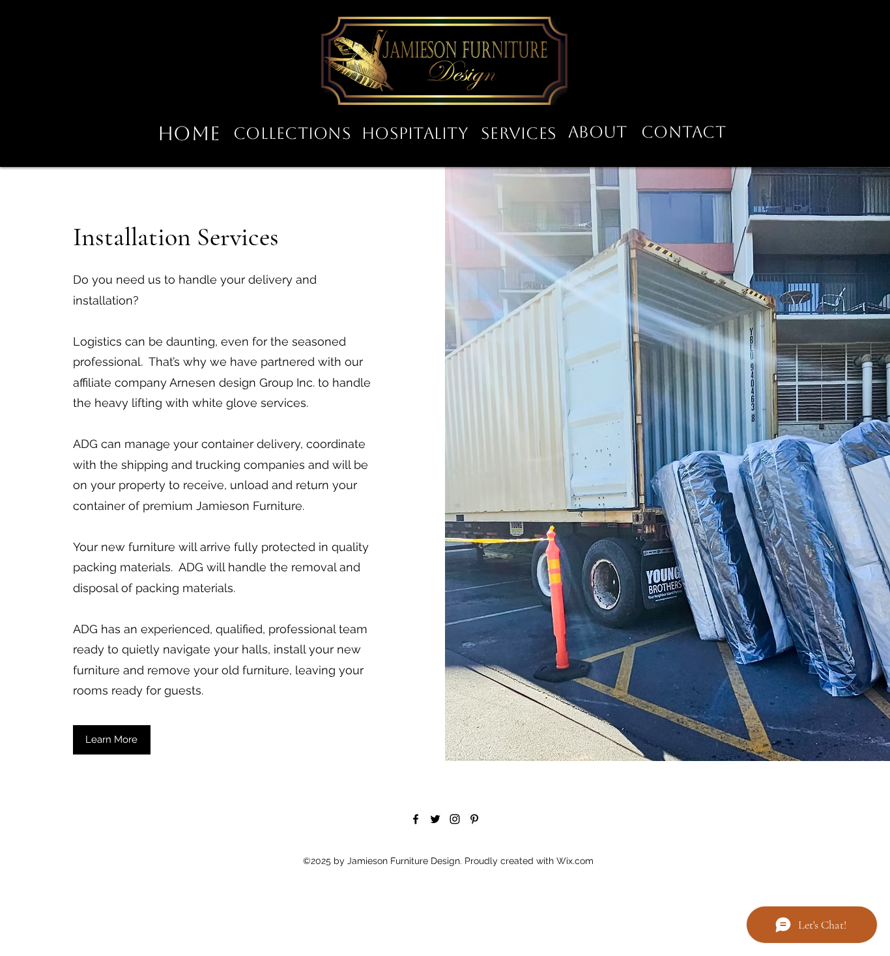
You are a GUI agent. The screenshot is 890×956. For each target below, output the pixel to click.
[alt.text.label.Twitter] (435, 819)
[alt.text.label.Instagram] (454, 819)
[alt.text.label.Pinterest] (474, 819)
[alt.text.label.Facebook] (415, 819)
